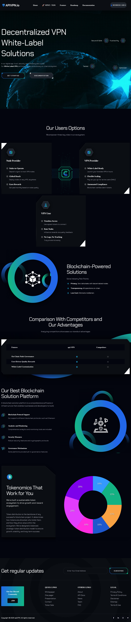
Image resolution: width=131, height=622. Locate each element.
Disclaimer (114, 598)
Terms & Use (115, 605)
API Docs (81, 595)
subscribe (119, 571)
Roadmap (74, 5)
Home (35, 5)
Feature (63, 5)
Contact (48, 602)
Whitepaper (50, 592)
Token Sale (49, 605)
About (80, 592)
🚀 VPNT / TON (48, 5)
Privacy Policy (116, 592)
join (13, 601)
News (80, 598)
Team (80, 602)
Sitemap (113, 602)
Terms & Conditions (118, 595)
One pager (49, 595)
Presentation (50, 598)
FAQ (79, 605)
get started (13, 76)
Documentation (88, 5)
